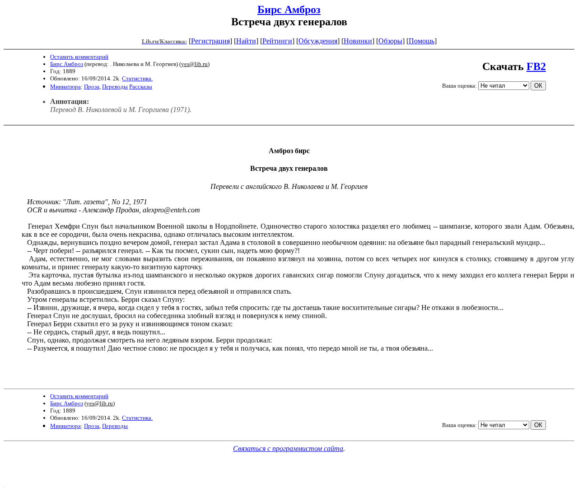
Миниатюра (65, 86)
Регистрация (210, 41)
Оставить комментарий (79, 56)
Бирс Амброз (289, 9)
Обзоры (390, 41)
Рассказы (140, 86)
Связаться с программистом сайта (288, 448)
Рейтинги (277, 41)
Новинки (358, 41)
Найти (246, 41)
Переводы (115, 86)
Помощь (421, 41)
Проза (91, 86)
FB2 (536, 66)
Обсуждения (317, 41)
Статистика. (137, 78)
